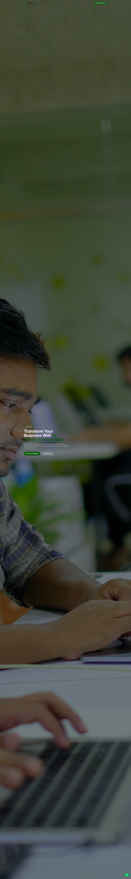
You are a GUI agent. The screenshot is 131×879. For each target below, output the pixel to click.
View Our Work (47, 453)
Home (73, 3)
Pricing (90, 3)
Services (79, 3)
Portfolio (85, 3)
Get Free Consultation (100, 3)
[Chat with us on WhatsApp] (127, 875)
